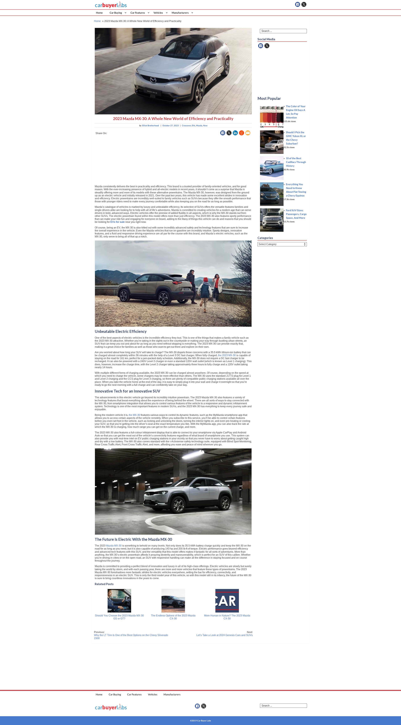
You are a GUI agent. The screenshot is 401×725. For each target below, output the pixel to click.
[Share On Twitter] (229, 132)
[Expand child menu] (125, 12)
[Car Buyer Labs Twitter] (303, 4)
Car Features (137, 12)
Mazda (199, 125)
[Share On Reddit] (241, 132)
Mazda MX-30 (114, 545)
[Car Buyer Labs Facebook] (297, 4)
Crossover (186, 125)
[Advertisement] (173, 160)
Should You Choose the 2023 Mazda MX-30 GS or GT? (119, 617)
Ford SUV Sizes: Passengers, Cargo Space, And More (296, 214)
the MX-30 (134, 415)
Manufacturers (180, 12)
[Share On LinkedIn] (235, 132)
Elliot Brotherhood (150, 125)
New (205, 125)
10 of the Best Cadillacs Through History (296, 162)
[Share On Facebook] (222, 132)
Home (99, 12)
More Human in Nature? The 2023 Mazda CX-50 (227, 617)
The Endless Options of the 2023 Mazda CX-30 (173, 617)
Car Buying (116, 12)
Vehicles (158, 12)
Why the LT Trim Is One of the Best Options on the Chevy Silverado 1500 (131, 635)
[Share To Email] (247, 132)
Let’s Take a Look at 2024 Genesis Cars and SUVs (224, 633)
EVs (193, 125)
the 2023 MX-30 (227, 355)
